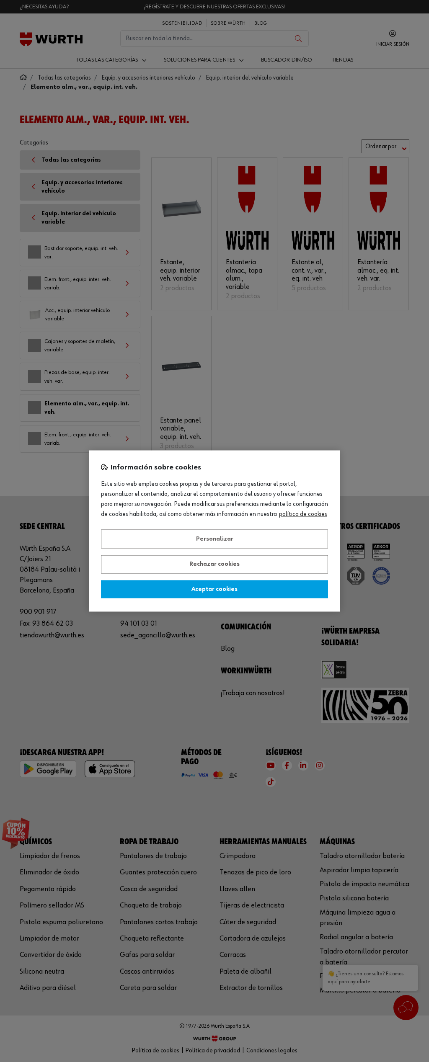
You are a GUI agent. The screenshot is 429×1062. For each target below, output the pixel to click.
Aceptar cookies (214, 589)
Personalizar (214, 539)
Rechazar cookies (214, 564)
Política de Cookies (303, 514)
